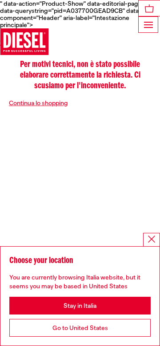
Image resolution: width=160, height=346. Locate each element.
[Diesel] (24, 41)
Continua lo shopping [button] (38, 102)
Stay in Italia (80, 305)
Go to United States (80, 327)
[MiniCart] (149, 8)
